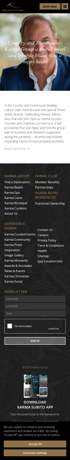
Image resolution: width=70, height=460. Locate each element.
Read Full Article (15, 149)
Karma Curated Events (20, 234)
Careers (43, 235)
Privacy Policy (47, 240)
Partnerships (44, 187)
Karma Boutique (15, 203)
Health (42, 251)
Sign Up (35, 340)
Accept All (35, 444)
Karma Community (17, 239)
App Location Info (50, 261)
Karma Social (13, 281)
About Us (11, 213)
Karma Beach (13, 187)
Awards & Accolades (18, 266)
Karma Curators (15, 208)
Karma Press (13, 245)
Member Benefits (47, 182)
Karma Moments (16, 260)
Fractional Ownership (50, 203)
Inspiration (12, 250)
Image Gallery (14, 255)
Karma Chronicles (16, 276)
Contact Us (45, 230)
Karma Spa (12, 193)
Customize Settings (35, 452)
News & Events (14, 271)
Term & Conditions (51, 245)
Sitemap (43, 256)
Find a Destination (17, 182)
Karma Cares (13, 198)
